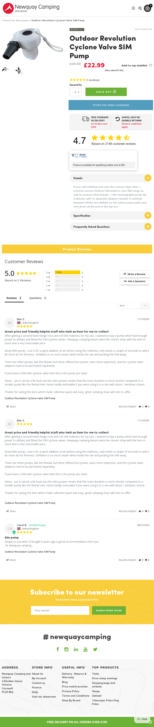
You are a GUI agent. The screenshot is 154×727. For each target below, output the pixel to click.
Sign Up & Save (77, 394)
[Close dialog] (128, 327)
